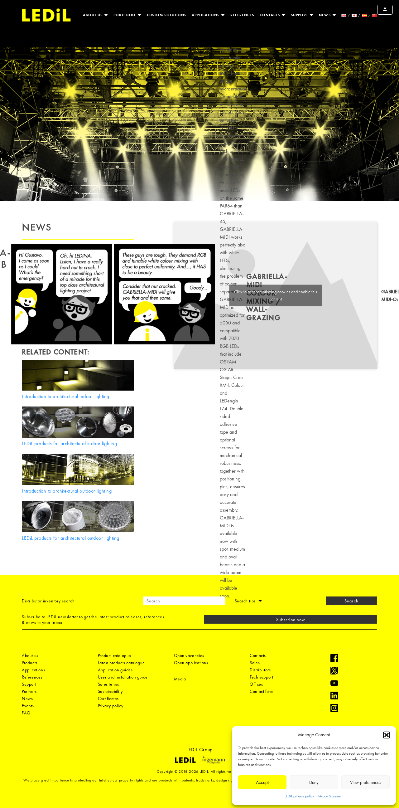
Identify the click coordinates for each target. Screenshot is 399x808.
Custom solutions (167, 14)
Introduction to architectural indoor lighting (65, 396)
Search (351, 601)
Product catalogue (114, 655)
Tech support (261, 677)
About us (93, 14)
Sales (255, 662)
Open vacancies (189, 655)
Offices (256, 684)
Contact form (261, 691)
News (325, 14)
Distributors (260, 670)
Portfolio (125, 14)
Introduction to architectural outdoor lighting (67, 491)
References (242, 14)
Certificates (108, 698)
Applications (206, 14)
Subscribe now (290, 619)
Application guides (115, 670)
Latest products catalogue (121, 662)
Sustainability (110, 691)
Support (300, 14)
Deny (314, 782)
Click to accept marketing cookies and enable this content (275, 295)
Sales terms (108, 684)
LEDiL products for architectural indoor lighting (69, 443)
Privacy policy (110, 705)
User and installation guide (123, 677)
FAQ (26, 713)
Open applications (191, 662)
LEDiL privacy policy (299, 796)
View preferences (365, 782)
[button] (386, 735)
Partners (29, 691)
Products (29, 662)
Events (28, 705)
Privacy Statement (330, 796)
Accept (262, 782)
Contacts (270, 14)
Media (180, 679)
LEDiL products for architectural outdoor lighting (70, 538)
